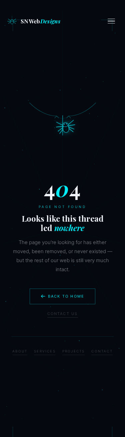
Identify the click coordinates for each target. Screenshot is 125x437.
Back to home (66, 296)
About (19, 351)
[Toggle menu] (112, 21)
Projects (73, 351)
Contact (101, 351)
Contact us (62, 313)
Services (45, 351)
